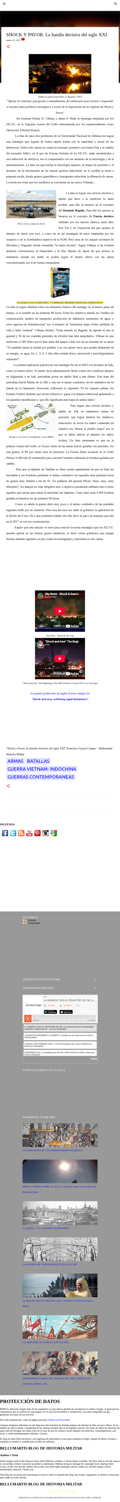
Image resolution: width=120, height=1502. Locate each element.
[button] (8, 47)
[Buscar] (116, 3)
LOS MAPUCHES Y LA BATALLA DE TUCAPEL (45, 1342)
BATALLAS (38, 761)
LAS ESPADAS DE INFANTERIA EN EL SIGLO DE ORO (49, 1264)
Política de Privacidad (59, 1420)
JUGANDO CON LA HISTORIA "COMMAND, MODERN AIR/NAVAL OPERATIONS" (60, 302)
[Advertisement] (60, 563)
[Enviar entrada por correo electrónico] (23, 40)
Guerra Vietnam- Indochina (42, 769)
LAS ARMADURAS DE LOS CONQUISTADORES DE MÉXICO (52, 1150)
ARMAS (15, 761)
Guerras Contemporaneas (41, 777)
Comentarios (33, 923)
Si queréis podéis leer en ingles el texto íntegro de (60, 693)
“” (60, 699)
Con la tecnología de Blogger (62, 1491)
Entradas (31, 920)
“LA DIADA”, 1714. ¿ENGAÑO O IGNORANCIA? (45, 1228)
